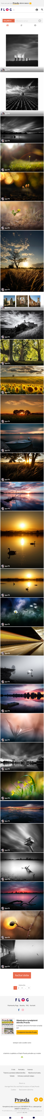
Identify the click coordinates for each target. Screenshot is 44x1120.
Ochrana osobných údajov (26, 1076)
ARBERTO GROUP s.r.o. (22, 1109)
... (25, 988)
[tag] (22, 25)
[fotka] (8, 25)
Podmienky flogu (13, 1005)
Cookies (13, 1090)
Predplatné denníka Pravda (27, 1032)
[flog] (36, 25)
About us (22, 1083)
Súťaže (12, 1076)
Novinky (22, 1005)
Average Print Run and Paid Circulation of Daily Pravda (22, 1086)
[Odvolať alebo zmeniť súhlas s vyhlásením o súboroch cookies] (36, 1099)
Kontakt (32, 1005)
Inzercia (30, 1069)
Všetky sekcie (24, 3)
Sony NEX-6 (7, 21)
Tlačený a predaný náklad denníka (14, 1073)
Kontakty (21, 1069)
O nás (13, 1069)
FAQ (27, 1005)
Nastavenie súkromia (26, 1090)
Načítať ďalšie (22, 975)
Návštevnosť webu (34, 1073)
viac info (25, 1112)
